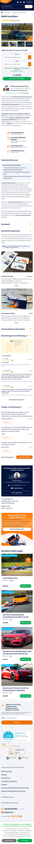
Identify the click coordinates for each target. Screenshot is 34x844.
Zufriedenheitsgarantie (17, 150)
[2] (17, 310)
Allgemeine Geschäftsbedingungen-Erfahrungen (15, 788)
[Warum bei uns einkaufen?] (8, 133)
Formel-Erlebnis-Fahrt (10, 578)
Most (7, 508)
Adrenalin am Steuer (6, 501)
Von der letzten (6, 355)
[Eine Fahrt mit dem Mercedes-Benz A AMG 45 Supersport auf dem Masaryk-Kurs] (17, 638)
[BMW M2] (17, 32)
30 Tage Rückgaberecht (17, 132)
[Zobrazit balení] (6, 91)
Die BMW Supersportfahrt (8, 183)
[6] (20, 273)
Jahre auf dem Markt (17, 146)
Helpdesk (4, 774)
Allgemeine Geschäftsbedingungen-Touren (13, 791)
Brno (11, 508)
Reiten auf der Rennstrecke (7, 503)
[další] (30, 261)
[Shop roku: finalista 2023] (11, 758)
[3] (16, 273)
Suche (29, 6)
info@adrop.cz (9, 812)
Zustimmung (13, 832)
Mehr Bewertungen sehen (16, 399)
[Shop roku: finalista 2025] (17, 751)
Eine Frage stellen (24, 457)
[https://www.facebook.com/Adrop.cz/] (13, 816)
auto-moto (15, 501)
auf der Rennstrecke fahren (15, 202)
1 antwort (5, 422)
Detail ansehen (25, 586)
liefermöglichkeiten (24, 93)
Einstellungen (9, 840)
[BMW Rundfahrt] (5, 44)
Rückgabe (4, 784)
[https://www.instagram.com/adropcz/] (15, 816)
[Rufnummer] (20, 2)
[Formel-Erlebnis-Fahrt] (17, 564)
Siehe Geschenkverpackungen (19, 90)
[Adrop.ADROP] (2, 12)
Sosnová (3, 508)
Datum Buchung (5, 778)
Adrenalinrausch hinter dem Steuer (22, 96)
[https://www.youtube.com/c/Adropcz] (18, 816)
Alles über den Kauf (6, 771)
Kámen (11, 580)
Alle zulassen (25, 840)
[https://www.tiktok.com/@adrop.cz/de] (21, 816)
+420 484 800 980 (10, 809)
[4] (17, 273)
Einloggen (17, 722)
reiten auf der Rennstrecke (23, 215)
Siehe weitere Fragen (7, 457)
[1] (17, 261)
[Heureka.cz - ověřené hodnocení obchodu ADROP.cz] (17, 741)
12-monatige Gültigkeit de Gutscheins (18, 138)
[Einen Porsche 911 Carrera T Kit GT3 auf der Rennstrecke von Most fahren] (17, 675)
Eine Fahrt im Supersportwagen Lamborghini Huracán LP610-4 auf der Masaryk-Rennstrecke (16, 617)
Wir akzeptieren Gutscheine (9, 781)
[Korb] (24, 2)
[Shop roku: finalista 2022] (23, 758)
